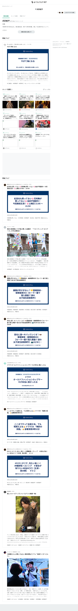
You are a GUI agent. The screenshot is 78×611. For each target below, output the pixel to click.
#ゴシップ (22, 482)
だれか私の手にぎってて (12, 362)
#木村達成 (28, 401)
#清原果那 (21, 309)
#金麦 (33, 442)
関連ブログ (22, 16)
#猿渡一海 (31, 545)
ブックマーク (6, 94)
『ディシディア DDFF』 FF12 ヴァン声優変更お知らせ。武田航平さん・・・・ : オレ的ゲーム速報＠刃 (9, 117)
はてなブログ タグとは (57, 43)
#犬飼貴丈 (20, 599)
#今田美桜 (20, 218)
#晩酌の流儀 (16, 442)
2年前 (30, 184)
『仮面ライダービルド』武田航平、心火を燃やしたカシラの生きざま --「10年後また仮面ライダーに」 (10, 97)
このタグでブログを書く (70, 12)
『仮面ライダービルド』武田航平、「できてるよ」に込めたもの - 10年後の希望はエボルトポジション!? (26, 117)
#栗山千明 (22, 442)
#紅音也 (32, 218)
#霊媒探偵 (9, 309)
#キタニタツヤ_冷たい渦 (13, 482)
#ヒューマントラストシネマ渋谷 (32, 83)
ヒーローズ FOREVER (12, 551)
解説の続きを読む (25, 31)
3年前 (13, 226)
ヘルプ (64, 43)
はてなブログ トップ (8, 6)
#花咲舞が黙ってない (12, 218)
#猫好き (9, 220)
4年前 (30, 276)
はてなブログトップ (57, 45)
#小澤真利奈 (16, 269)
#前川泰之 (26, 599)
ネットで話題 (14, 16)
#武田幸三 (21, 83)
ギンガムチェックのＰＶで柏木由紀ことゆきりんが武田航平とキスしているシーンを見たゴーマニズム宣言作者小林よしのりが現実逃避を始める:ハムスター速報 (43, 97)
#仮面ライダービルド (12, 545)
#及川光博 (33, 309)
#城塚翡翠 (15, 309)
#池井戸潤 (37, 218)
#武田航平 (15, 83)
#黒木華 (28, 482)
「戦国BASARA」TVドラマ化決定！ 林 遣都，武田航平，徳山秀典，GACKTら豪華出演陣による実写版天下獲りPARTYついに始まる (43, 117)
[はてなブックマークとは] (11, 89)
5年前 (30, 449)
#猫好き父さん (44, 218)
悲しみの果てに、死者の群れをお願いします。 (16, 44)
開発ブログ (69, 43)
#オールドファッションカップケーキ (16, 401)
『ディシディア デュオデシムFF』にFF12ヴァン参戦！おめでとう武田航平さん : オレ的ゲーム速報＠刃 (10, 136)
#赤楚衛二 (32, 599)
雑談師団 (9, 491)
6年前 (13, 491)
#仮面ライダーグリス (23, 545)
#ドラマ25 (9, 442)
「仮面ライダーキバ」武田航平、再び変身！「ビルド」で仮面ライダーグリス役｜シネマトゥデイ (26, 97)
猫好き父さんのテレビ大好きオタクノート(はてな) (17, 184)
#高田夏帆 (38, 599)
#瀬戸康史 (38, 309)
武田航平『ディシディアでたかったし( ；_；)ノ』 (43, 135)
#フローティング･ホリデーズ (27, 269)
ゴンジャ (9, 226)
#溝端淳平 (32, 482)
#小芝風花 (27, 309)
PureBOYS (39, 27)
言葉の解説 (6, 16)
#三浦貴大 (9, 83)
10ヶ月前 (29, 44)
